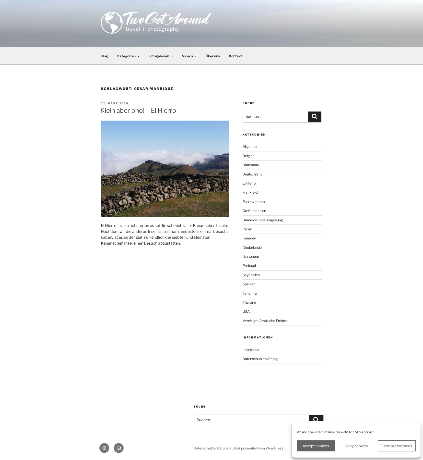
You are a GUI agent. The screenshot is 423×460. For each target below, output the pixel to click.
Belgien (248, 156)
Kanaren (249, 238)
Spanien (249, 284)
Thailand (249, 302)
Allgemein (250, 146)
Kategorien (126, 56)
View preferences (396, 446)
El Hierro (249, 183)
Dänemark (251, 165)
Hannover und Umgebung (263, 220)
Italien (247, 229)
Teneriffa (250, 293)
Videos (187, 56)
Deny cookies (356, 446)
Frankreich (251, 192)
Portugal (249, 265)
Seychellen (251, 275)
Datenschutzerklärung (260, 359)
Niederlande (252, 247)
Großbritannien (254, 211)
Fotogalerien (158, 56)
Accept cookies (316, 446)
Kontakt (235, 56)
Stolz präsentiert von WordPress (258, 448)
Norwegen (251, 256)
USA (246, 311)
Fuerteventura (254, 201)
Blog (104, 56)
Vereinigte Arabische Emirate (265, 321)
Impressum (251, 350)
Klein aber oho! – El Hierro (138, 110)
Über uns (213, 56)
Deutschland (252, 174)
